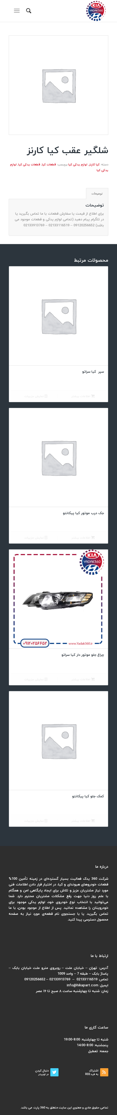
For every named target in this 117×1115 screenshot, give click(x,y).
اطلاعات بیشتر (81, 396)
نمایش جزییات (34, 396)
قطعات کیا (49, 164)
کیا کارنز (94, 164)
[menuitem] (28, 11)
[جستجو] (28, 11)
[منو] (18, 10)
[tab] (97, 193)
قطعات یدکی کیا (29, 164)
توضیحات (97, 193)
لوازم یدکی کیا (77, 164)
